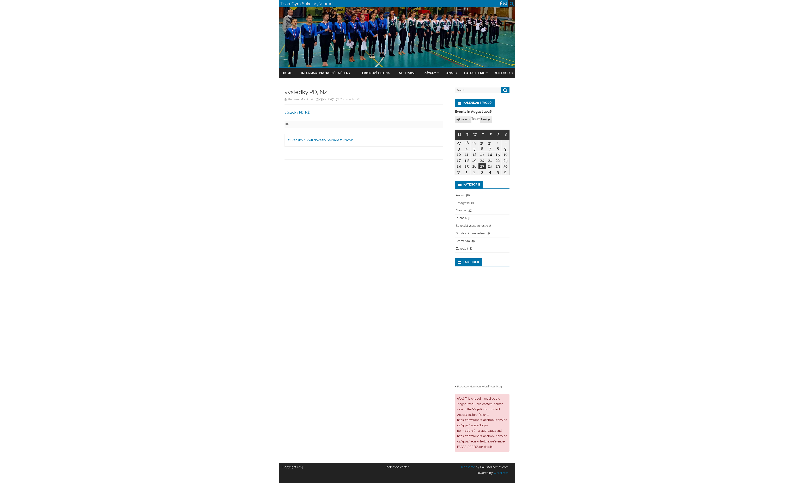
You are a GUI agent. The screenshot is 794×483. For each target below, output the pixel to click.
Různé (460, 218)
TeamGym (463, 241)
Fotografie (463, 203)
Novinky (461, 210)
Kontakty (502, 73)
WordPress (500, 473)
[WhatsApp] (505, 3)
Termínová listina (375, 73)
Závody (430, 73)
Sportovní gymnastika (470, 233)
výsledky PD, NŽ (297, 112)
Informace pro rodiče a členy (325, 73)
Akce (459, 195)
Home (287, 73)
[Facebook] (501, 3)
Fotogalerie (474, 73)
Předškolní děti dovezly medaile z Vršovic (321, 140)
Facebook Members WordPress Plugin (480, 386)
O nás (450, 73)
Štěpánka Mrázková (300, 99)
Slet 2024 (407, 73)
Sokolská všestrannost (470, 225)
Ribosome (468, 467)
